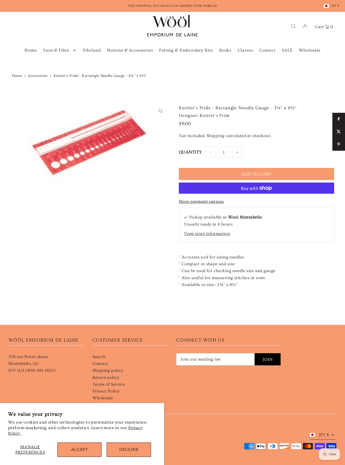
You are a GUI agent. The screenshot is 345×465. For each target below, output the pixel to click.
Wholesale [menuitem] (310, 50)
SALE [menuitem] (287, 50)
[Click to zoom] (160, 111)
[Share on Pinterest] (338, 144)
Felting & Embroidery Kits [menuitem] (186, 50)
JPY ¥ (335, 6)
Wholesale (102, 397)
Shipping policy (107, 370)
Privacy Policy (106, 391)
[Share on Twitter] (338, 131)
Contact (100, 363)
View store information (207, 233)
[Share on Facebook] (338, 119)
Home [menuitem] (30, 50)
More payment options (201, 201)
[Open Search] (293, 26)
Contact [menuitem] (267, 50)
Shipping (215, 135)
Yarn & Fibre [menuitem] (56, 50)
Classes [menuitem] (245, 50)
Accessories (38, 76)
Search (99, 356)
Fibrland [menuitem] (92, 50)
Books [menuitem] (225, 50)
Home (17, 76)
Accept (79, 449)
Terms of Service (108, 384)
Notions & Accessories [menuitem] (130, 50)
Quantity (190, 152)
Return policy (105, 377)
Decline (128, 449)
